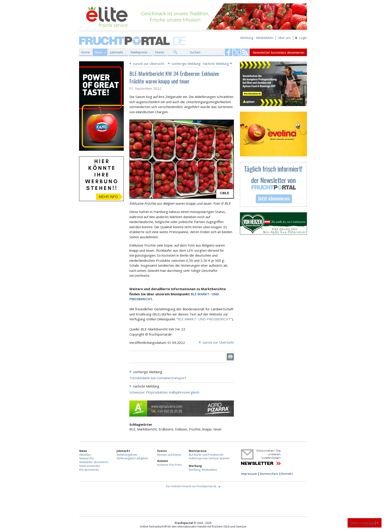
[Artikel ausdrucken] (230, 356)
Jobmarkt (116, 52)
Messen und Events (169, 455)
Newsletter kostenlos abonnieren (278, 52)
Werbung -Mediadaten (203, 470)
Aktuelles (85, 455)
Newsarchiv (86, 458)
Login (303, 38)
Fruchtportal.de (133, 40)
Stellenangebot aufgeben (132, 458)
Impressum (249, 474)
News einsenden (89, 466)
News (98, 52)
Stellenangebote (127, 455)
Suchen (195, 52)
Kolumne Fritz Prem (169, 465)
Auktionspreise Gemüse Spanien (209, 458)
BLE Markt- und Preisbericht (206, 455)
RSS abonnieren (89, 470)
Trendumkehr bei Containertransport (157, 378)
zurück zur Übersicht (148, 63)
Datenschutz (269, 474)
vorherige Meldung (186, 63)
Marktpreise (139, 52)
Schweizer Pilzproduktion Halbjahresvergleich (164, 392)
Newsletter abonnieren (93, 462)
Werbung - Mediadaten (256, 38)
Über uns (284, 38)
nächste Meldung (216, 63)
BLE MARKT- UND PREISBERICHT (204, 319)
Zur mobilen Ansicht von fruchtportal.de (191, 486)
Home (85, 52)
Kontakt (287, 474)
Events (160, 52)
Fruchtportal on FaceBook (228, 52)
